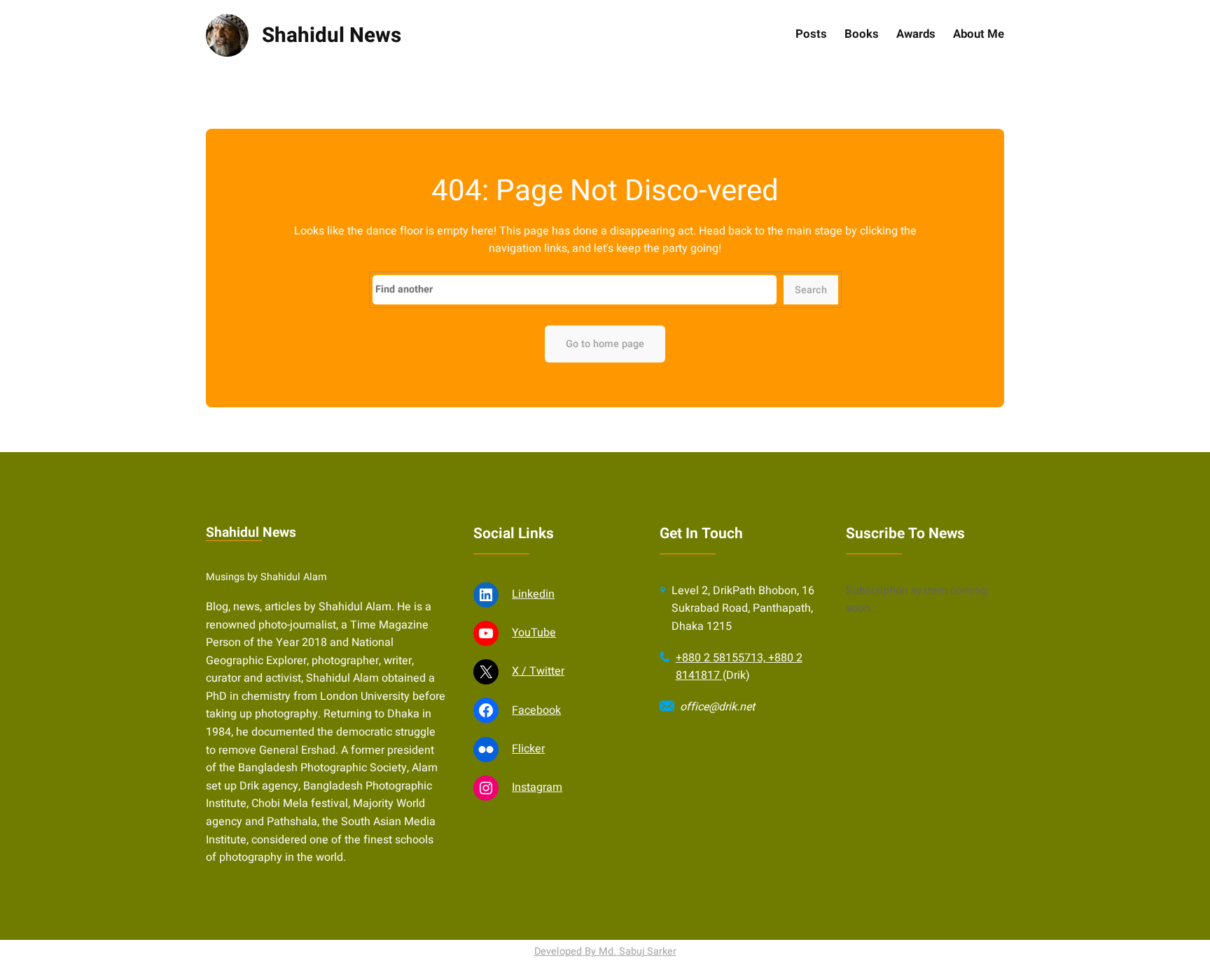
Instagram (537, 787)
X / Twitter (538, 671)
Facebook (536, 710)
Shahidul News (331, 35)
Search (811, 290)
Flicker (528, 748)
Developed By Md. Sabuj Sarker (605, 951)
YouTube (534, 632)
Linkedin (533, 594)
